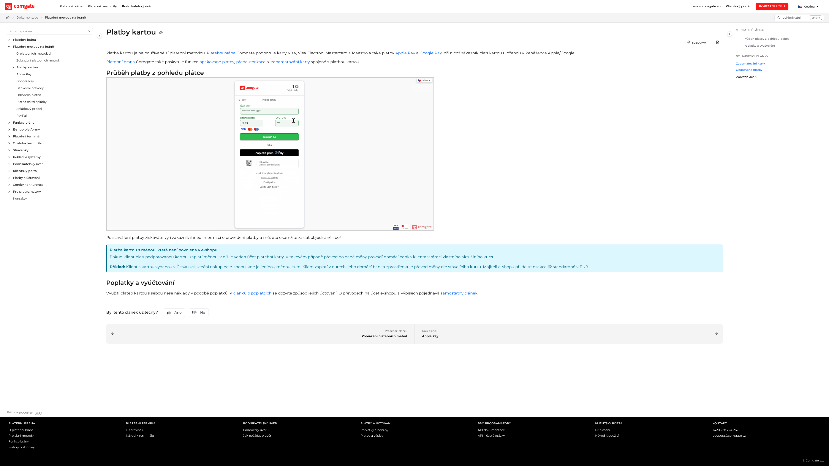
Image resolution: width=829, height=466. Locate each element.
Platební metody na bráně (65, 17)
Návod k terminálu (140, 436)
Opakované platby (749, 69)
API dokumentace (491, 430)
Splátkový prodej (29, 109)
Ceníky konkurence (28, 185)
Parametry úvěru (256, 430)
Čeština (809, 6)
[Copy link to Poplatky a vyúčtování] (181, 283)
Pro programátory (27, 192)
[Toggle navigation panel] (99, 35)
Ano (178, 312)
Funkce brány (23, 122)
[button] (799, 17)
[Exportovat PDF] (717, 42)
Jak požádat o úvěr (257, 436)
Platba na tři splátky (31, 102)
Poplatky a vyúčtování (759, 45)
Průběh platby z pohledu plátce (766, 38)
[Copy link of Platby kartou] (161, 32)
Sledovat (699, 42)
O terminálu (135, 430)
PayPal (21, 116)
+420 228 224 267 (725, 430)
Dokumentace (27, 17)
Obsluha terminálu (27, 143)
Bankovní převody (30, 88)
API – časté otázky (491, 436)
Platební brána (24, 40)
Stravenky (20, 150)
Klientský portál (25, 171)
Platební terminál (26, 136)
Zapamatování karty (750, 63)
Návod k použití (607, 436)
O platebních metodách (34, 53)
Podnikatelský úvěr (28, 164)
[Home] (27, 6)
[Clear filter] (89, 31)
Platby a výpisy (372, 436)
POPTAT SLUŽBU (772, 6)
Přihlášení (602, 430)
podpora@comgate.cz (729, 436)
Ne (202, 312)
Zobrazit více (745, 77)
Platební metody (21, 436)
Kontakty (20, 198)
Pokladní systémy (27, 157)
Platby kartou (27, 67)
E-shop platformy (26, 129)
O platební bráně (20, 430)
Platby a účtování (26, 178)
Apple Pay (24, 74)
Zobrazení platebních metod (37, 60)
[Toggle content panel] (729, 33)
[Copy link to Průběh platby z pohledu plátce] (210, 73)
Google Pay (25, 81)
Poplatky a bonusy (374, 430)
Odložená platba (28, 95)
